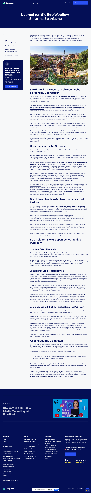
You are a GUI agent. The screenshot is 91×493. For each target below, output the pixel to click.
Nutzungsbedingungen (8, 466)
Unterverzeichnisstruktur (30, 439)
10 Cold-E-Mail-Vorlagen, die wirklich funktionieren (51, 446)
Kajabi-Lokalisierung (29, 458)
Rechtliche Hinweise (8, 478)
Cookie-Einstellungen (8, 456)
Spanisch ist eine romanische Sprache (41, 155)
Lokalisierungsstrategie (68, 96)
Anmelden (68, 3)
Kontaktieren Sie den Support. (10, 451)
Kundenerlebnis (66, 138)
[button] (19, 3)
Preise (24, 3)
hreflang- (47, 253)
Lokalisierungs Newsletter (51, 453)
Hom (4, 439)
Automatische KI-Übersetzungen (32, 444)
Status (46, 458)
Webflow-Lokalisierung (29, 449)
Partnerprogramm (7, 446)
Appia (47, 299)
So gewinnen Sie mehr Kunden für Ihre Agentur (53, 442)
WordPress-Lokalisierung (30, 456)
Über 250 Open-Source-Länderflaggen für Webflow (51, 450)
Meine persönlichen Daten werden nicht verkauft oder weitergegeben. (11, 460)
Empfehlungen (35, 3)
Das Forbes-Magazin (72, 191)
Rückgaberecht (7, 469)
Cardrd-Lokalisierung (29, 451)
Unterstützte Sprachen (8, 449)
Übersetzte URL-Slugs (29, 441)
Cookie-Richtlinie (7, 471)
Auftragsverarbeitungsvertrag (10, 480)
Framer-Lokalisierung (29, 446)
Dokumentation (48, 456)
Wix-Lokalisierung (28, 453)
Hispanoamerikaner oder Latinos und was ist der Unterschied (67, 206)
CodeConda (78, 436)
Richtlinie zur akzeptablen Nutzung (9, 474)
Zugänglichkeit (7, 453)
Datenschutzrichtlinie (8, 464)
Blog (29, 3)
